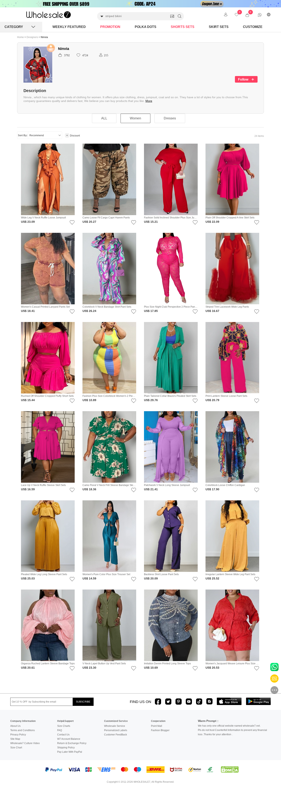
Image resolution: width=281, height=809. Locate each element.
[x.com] (168, 701)
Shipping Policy (66, 747)
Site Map (15, 738)
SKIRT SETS (219, 27)
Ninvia (44, 37)
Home (20, 37)
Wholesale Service (114, 726)
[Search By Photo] (172, 16)
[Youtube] (188, 701)
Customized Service (116, 721)
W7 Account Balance (68, 738)
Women (135, 118)
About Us (15, 726)
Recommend (36, 135)
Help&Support (65, 721)
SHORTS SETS (182, 27)
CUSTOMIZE (252, 27)
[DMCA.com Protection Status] (230, 769)
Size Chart (16, 747)
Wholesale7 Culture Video (25, 743)
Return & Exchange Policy (71, 743)
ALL (104, 118)
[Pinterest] (178, 701)
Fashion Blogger (160, 730)
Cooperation (158, 721)
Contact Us (63, 734)
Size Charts (63, 726)
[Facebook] (157, 701)
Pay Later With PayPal (69, 751)
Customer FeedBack (115, 734)
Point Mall (156, 726)
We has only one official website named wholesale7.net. (229, 725)
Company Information (23, 721)
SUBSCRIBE (83, 701)
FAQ (59, 730)
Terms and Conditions (22, 730)
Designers (33, 37)
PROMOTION (110, 27)
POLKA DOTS (145, 27)
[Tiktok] (199, 701)
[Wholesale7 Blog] (209, 701)
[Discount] (67, 136)
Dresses (170, 118)
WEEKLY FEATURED (69, 27)
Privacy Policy (18, 734)
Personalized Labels (115, 730)
